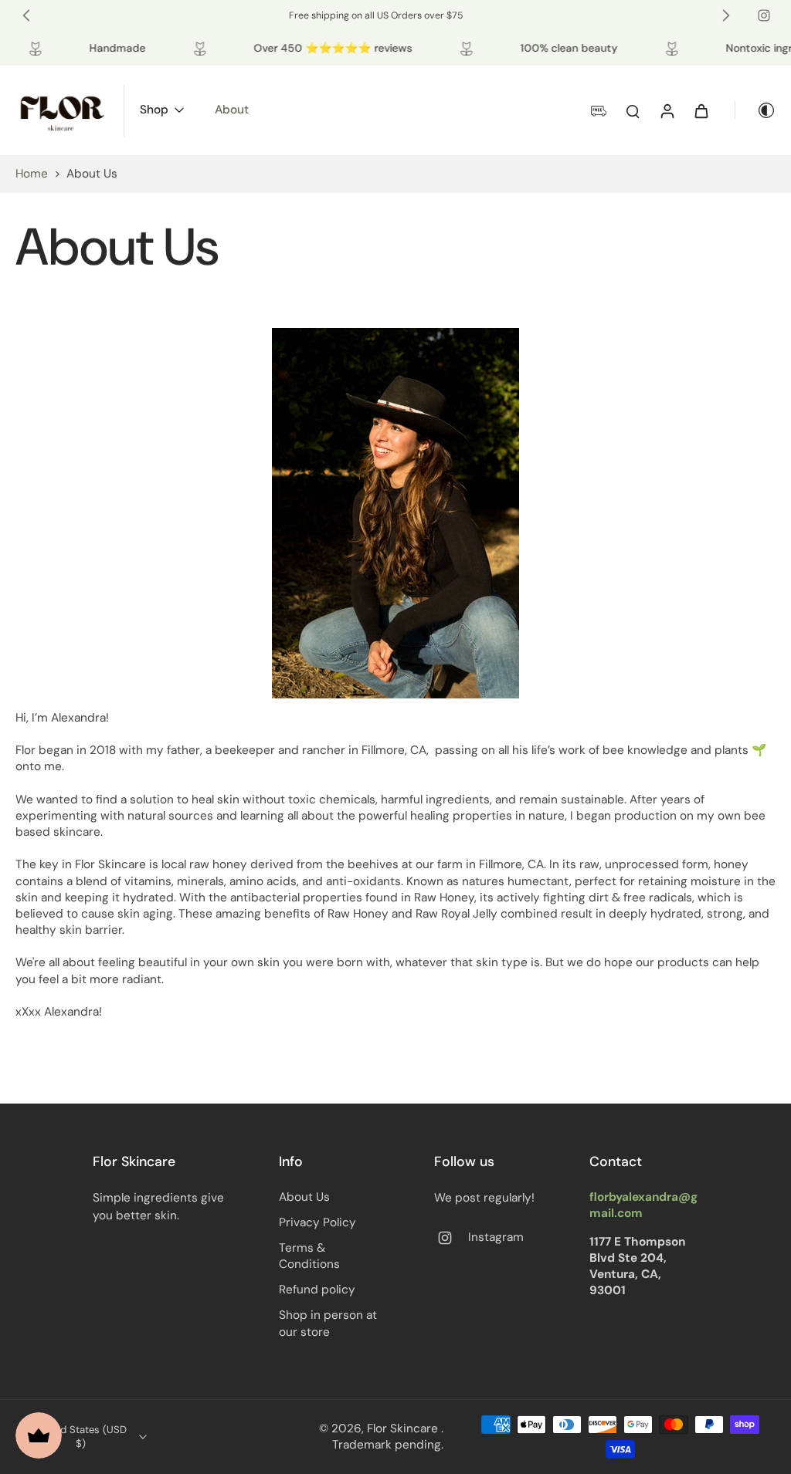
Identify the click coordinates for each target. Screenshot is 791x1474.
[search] (633, 110)
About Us (304, 1197)
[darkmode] (755, 110)
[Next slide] (726, 15)
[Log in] (667, 110)
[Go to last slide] (26, 15)
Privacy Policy (317, 1222)
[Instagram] (764, 15)
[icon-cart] (701, 110)
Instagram (496, 1237)
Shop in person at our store (328, 1323)
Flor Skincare (404, 1428)
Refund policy (317, 1289)
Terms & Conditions (309, 1256)
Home (31, 173)
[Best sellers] (395, 513)
